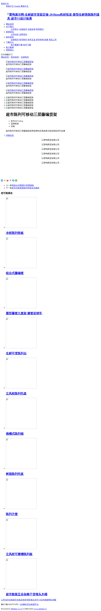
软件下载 (27, 45)
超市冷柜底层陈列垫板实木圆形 (25, 188)
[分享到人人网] (13, 180)
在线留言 (23, 29)
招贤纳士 (10, 50)
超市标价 (23, 40)
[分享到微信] (16, 180)
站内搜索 (44, 600)
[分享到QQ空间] (5, 180)
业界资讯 (23, 34)
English (17, 6)
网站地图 (52, 600)
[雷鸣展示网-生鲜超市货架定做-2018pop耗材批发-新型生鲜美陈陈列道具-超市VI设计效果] (50, 18)
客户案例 (10, 47)
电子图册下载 (17, 45)
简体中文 (5, 4)
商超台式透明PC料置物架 (23, 185)
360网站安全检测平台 (29, 604)
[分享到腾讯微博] (10, 180)
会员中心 (36, 600)
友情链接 (29, 600)
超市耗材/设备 (42, 40)
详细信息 (10, 135)
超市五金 (31, 40)
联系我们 (40, 29)
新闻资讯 (10, 32)
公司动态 (15, 34)
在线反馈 (31, 29)
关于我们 (10, 27)
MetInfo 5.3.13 (17, 609)
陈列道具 (10, 37)
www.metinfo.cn (40, 609)
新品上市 (53, 40)
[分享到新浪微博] (8, 180)
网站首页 (10, 24)
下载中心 (10, 42)
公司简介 (15, 29)
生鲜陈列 (15, 40)
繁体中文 (25, 6)
